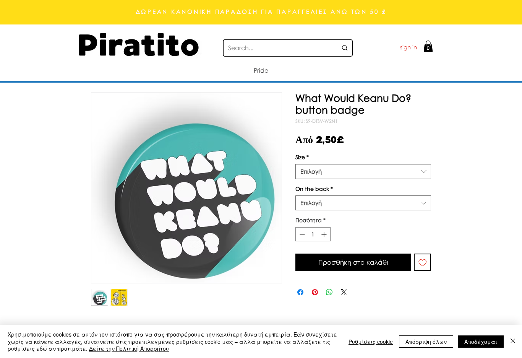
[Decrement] (301, 234)
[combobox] (363, 171)
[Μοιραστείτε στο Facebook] (300, 292)
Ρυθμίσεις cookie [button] (371, 341)
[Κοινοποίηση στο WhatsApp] (329, 292)
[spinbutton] (313, 234)
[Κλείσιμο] (512, 341)
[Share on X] (344, 292)
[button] (428, 46)
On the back (314, 189)
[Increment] (324, 234)
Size (302, 157)
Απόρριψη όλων (426, 341)
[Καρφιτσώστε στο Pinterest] (314, 292)
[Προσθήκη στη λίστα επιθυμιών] (422, 262)
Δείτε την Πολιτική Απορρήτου (129, 348)
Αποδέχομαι (480, 341)
